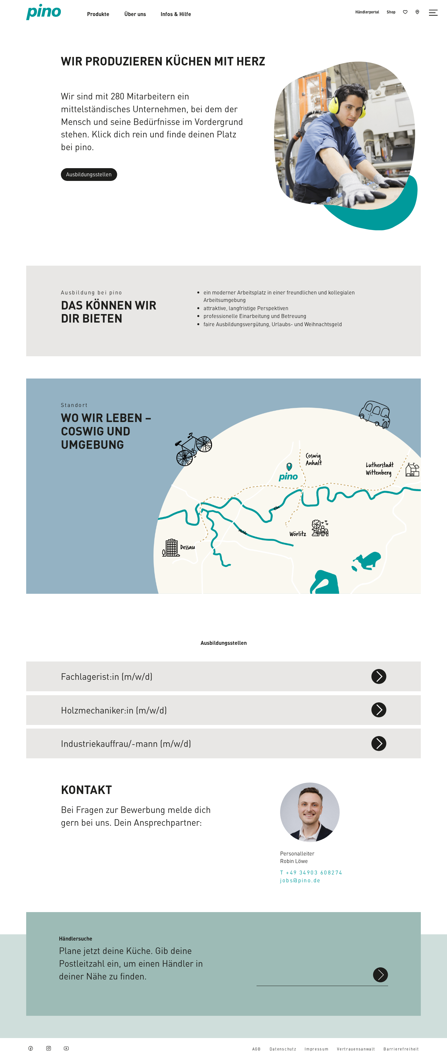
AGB (256, 1048)
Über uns (135, 14)
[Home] (43, 12)
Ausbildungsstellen (89, 174)
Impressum (317, 1048)
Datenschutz (283, 1048)
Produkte (98, 14)
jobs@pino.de (300, 880)
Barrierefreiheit (401, 1048)
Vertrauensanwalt (356, 1048)
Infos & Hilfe (176, 14)
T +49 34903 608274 (311, 872)
